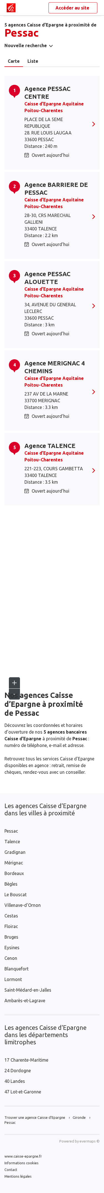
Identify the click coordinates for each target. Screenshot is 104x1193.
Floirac (11, 926)
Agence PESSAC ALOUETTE (47, 277)
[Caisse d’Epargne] (11, 7)
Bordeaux (14, 873)
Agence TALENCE (49, 445)
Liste (32, 61)
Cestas (11, 915)
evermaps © (90, 1141)
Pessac (11, 830)
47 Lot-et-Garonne (22, 1091)
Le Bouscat (15, 894)
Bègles (10, 883)
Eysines (11, 947)
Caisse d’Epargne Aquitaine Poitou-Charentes (54, 107)
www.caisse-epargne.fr (23, 1156)
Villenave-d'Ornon (22, 905)
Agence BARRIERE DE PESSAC (56, 188)
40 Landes (14, 1081)
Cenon (10, 958)
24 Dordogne (17, 1070)
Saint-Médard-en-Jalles (27, 989)
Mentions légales (18, 1176)
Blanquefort (16, 968)
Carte (14, 61)
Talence (12, 841)
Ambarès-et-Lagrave (24, 1000)
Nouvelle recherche (25, 45)
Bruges (11, 936)
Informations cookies (21, 1163)
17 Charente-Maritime (26, 1059)
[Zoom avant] (14, 682)
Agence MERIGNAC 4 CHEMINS (54, 367)
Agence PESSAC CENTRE (47, 92)
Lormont (13, 979)
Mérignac (13, 862)
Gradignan (15, 852)
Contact (10, 1170)
